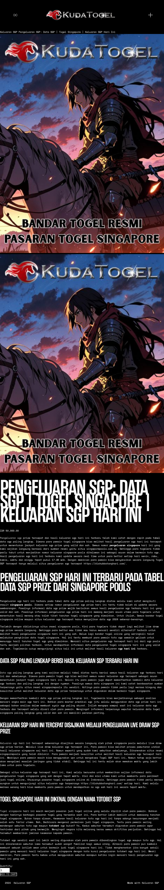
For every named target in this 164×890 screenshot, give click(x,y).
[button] (8, 874)
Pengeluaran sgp (11, 538)
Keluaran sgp (8, 743)
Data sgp (6, 673)
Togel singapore (11, 811)
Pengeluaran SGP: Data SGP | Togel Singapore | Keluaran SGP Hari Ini (67, 32)
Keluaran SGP (8, 32)
